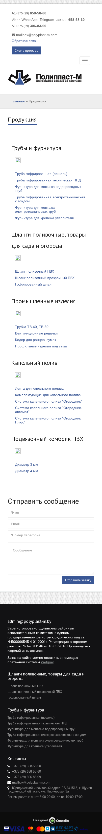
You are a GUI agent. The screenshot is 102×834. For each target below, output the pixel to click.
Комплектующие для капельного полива (48, 395)
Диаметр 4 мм (26, 471)
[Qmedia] (59, 820)
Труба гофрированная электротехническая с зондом (46, 735)
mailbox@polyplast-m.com (36, 35)
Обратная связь (24, 41)
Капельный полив (34, 363)
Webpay (47, 662)
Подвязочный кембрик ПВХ (47, 439)
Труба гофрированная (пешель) (41, 174)
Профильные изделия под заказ (41, 346)
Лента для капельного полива (39, 388)
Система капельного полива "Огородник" (48, 401)
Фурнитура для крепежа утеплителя (44, 218)
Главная (18, 101)
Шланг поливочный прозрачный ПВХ (45, 278)
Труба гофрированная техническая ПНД (48, 180)
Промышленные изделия (43, 301)
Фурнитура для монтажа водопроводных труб (41, 729)
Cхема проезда (26, 50)
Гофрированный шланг (34, 284)
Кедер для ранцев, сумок (35, 340)
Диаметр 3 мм (26, 464)
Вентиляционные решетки (36, 333)
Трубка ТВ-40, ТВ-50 (32, 327)
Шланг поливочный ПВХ (34, 271)
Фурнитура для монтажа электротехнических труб (35, 209)
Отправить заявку (78, 580)
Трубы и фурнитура (36, 148)
